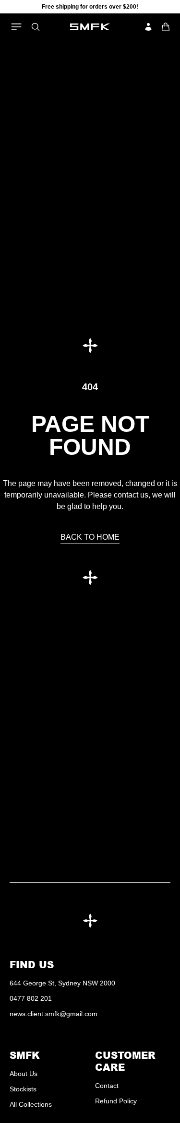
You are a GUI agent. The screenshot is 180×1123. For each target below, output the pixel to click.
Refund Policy (116, 1101)
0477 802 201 (31, 998)
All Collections (31, 1104)
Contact (107, 1085)
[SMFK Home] (90, 26)
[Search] (35, 27)
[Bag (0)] (165, 27)
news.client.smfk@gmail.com (53, 1014)
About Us (23, 1073)
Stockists (23, 1089)
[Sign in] (148, 27)
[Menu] (16, 27)
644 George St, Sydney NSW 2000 (62, 983)
